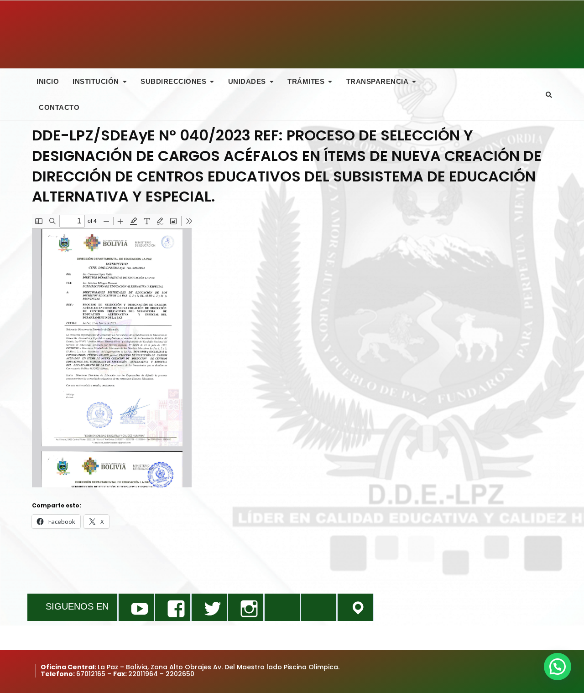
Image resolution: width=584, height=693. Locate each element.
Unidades (247, 81)
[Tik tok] (282, 607)
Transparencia (377, 81)
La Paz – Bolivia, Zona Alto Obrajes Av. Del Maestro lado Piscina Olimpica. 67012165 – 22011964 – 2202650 (190, 670)
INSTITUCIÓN (96, 81)
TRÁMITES (305, 81)
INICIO (47, 81)
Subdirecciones (173, 81)
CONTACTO (59, 107)
